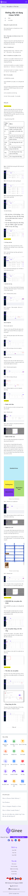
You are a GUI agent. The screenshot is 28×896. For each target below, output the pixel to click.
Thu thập (22, 774)
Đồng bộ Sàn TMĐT (5, 745)
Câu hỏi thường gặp (14, 785)
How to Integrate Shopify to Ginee (12, 806)
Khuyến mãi (14, 754)
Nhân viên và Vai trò (5, 765)
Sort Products (6, 802)
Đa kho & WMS (14, 774)
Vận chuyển (22, 754)
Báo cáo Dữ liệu (14, 764)
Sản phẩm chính (5, 784)
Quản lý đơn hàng (22, 744)
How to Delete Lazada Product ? (11, 810)
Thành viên (5, 754)
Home (3, 6)
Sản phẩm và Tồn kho (12, 6)
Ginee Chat (22, 764)
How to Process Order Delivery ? (11, 798)
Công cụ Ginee (23, 784)
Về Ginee (5, 774)
